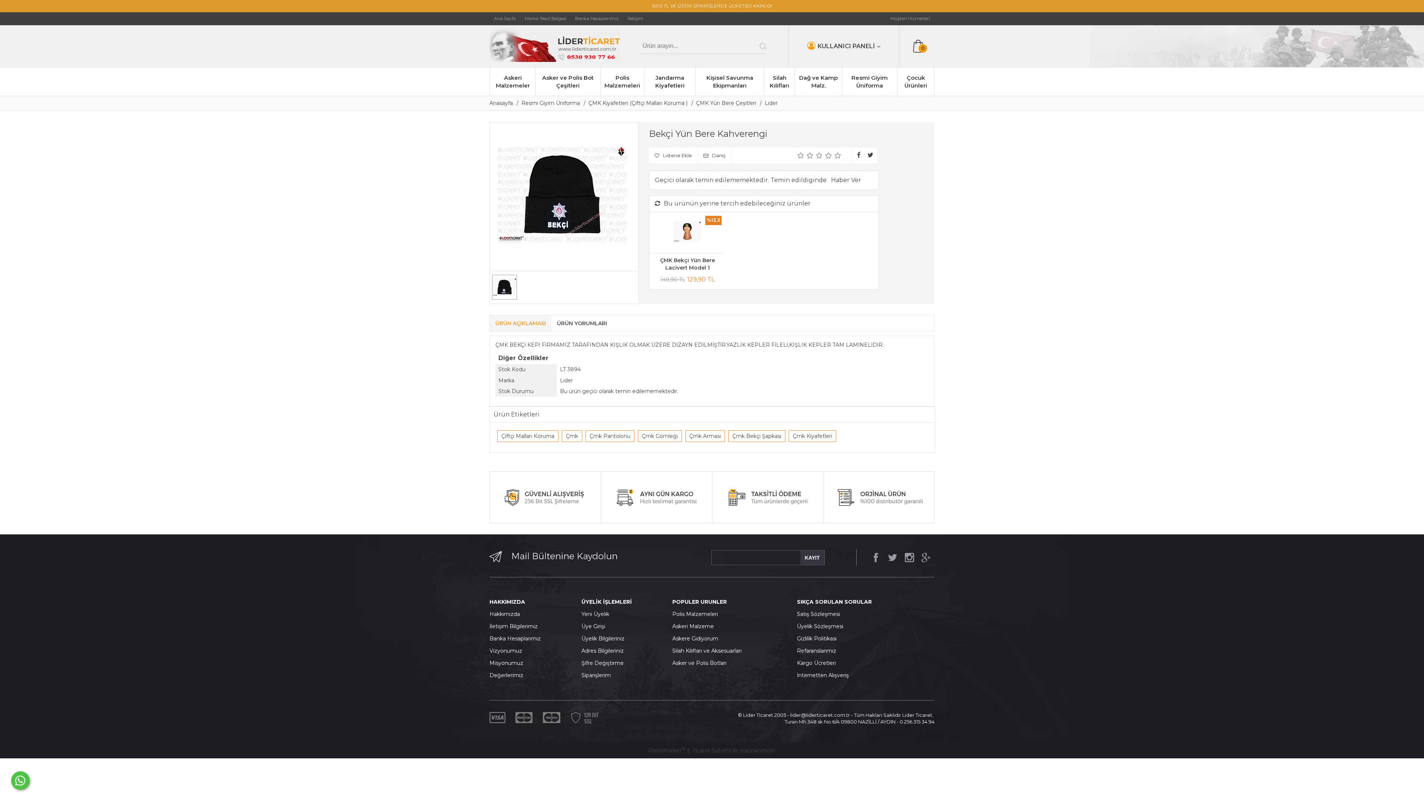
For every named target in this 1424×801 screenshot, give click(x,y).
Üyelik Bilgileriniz (602, 638)
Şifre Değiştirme (602, 663)
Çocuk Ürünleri (915, 81)
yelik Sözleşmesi (822, 626)
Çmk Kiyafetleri (812, 436)
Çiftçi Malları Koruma (527, 436)
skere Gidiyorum (697, 638)
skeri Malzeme (695, 626)
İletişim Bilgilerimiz (514, 626)
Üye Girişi (593, 626)
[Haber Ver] (846, 180)
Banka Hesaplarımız (515, 638)
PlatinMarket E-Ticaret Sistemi (689, 750)
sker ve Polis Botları (701, 663)
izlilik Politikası (819, 638)
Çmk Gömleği (660, 436)
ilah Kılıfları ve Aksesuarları (709, 650)
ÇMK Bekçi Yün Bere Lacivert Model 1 (687, 264)
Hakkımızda (505, 614)
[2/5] (805, 155)
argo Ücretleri (818, 663)
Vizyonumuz (506, 650)
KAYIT (812, 558)
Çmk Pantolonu (610, 436)
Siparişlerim (596, 675)
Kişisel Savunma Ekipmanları (729, 81)
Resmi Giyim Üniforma (869, 81)
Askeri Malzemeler (513, 81)
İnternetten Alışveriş (823, 675)
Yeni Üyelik (595, 614)
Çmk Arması (705, 436)
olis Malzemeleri (697, 614)
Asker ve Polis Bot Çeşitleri (568, 81)
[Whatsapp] (20, 780)
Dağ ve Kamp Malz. (818, 81)
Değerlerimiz (506, 675)
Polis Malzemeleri (622, 81)
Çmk (572, 436)
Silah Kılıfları (779, 81)
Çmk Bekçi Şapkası (756, 436)
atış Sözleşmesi (820, 614)
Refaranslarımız (816, 650)
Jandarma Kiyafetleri (670, 81)
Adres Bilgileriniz (602, 650)
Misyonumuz (506, 663)
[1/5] (800, 155)
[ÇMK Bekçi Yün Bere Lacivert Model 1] (687, 233)
